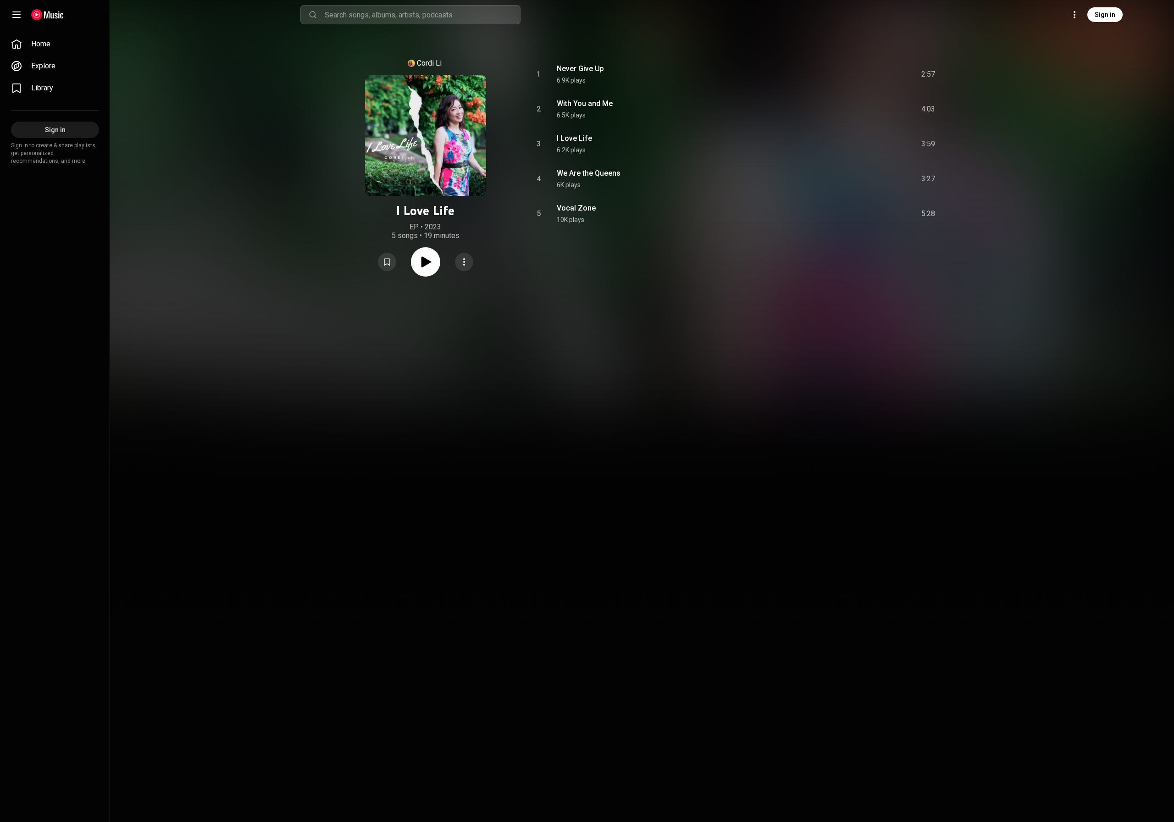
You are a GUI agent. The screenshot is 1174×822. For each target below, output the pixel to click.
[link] (55, 44)
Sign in (1105, 14)
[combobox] (422, 15)
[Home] (47, 14)
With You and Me (585, 103)
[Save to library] (387, 261)
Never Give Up (580, 68)
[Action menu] (464, 262)
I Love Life (574, 138)
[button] (387, 262)
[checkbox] (928, 74)
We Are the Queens (588, 173)
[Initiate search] (312, 14)
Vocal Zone (576, 208)
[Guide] (16, 14)
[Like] (859, 74)
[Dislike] (876, 74)
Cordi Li (429, 63)
